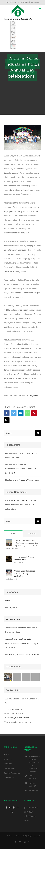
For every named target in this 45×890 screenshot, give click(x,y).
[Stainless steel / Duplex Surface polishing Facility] (8, 677)
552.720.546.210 (17, 713)
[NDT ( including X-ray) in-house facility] (26, 677)
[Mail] (12, 812)
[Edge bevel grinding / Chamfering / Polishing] (17, 677)
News (7, 600)
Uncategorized (32, 396)
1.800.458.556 (16, 709)
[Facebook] (7, 807)
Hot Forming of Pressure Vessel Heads (22, 480)
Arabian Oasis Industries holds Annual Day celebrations (21, 504)
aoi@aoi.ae (35, 2)
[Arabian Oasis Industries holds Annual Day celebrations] (9, 571)
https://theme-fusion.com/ (20, 722)
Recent (32, 533)
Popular (13, 533)
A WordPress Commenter (16, 500)
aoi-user (9, 396)
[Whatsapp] (18, 807)
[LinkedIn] (14, 807)
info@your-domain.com (19, 717)
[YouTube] (10, 807)
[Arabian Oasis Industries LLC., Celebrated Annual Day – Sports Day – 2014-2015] (9, 541)
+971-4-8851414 (32, 777)
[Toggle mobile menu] (40, 9)
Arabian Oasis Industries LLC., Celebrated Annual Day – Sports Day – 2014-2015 (21, 468)
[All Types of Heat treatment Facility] (35, 677)
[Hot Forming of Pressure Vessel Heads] (9, 557)
